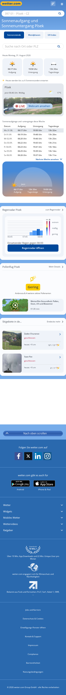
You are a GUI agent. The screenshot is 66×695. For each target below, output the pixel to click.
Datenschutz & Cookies (33, 618)
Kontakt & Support (33, 636)
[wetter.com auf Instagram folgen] (47, 456)
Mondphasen (34, 35)
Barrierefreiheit (33, 663)
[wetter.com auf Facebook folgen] (19, 456)
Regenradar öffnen (33, 248)
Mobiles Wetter (11, 517)
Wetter (7, 505)
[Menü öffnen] (60, 3)
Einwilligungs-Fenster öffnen (33, 627)
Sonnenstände (14, 35)
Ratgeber (8, 530)
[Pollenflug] (53, 3)
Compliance (33, 654)
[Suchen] (59, 14)
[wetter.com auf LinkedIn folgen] (38, 456)
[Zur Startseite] (13, 3)
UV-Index (52, 35)
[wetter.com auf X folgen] (28, 457)
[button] (33, 505)
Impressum (33, 645)
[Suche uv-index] (58, 46)
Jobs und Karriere (33, 610)
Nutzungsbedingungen (33, 671)
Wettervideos (10, 524)
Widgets (7, 511)
